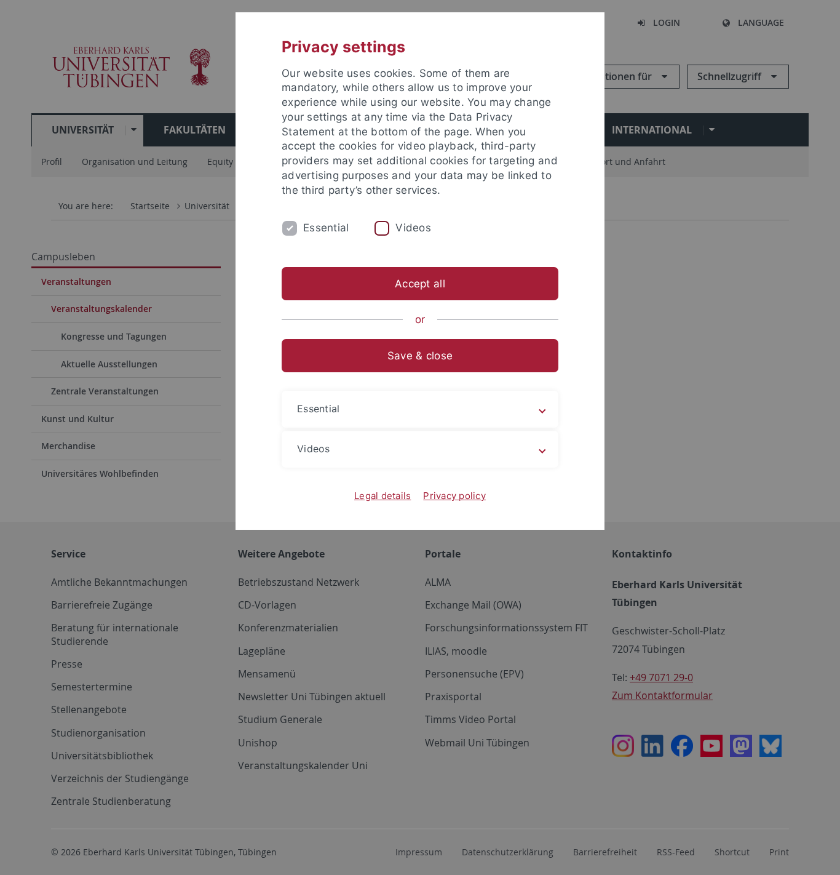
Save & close (420, 356)
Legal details (382, 495)
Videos (413, 228)
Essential (326, 228)
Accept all (420, 284)
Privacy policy (454, 495)
